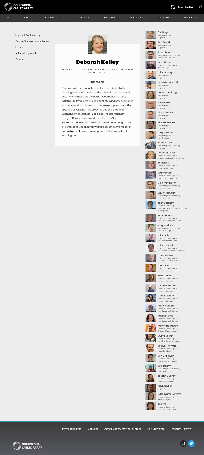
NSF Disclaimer (156, 428)
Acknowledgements (26, 53)
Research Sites (53, 17)
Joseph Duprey (166, 375)
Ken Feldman (165, 62)
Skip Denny (164, 365)
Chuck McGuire (167, 192)
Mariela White (166, 295)
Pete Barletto (165, 215)
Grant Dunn (164, 52)
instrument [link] (73, 131)
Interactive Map (72, 428)
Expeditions (136, 17)
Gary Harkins (165, 225)
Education (163, 17)
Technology (82, 17)
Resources (190, 17)
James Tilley (165, 142)
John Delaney (166, 202)
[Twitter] (191, 443)
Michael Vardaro (167, 285)
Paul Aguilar (165, 385)
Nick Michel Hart (167, 122)
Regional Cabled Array (27, 35)
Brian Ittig (163, 162)
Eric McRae (164, 102)
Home (8, 17)
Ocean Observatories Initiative (32, 41)
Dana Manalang (167, 92)
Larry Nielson (165, 132)
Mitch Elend (164, 265)
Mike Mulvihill (165, 245)
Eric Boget (164, 32)
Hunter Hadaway (168, 325)
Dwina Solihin (165, 335)
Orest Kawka (165, 255)
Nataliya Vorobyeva (169, 394)
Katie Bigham (166, 305)
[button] (200, 7)
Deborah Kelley (166, 152)
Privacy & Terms (181, 428)
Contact (19, 59)
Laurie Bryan (165, 172)
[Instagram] (183, 443)
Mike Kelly (163, 235)
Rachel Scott (165, 315)
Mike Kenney (165, 72)
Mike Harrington (167, 182)
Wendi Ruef (164, 275)
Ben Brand (164, 42)
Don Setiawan (166, 355)
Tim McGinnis (166, 112)
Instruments (111, 17)
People (19, 47)
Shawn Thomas (167, 345)
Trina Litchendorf (168, 82)
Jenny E (162, 404)
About (27, 17)
